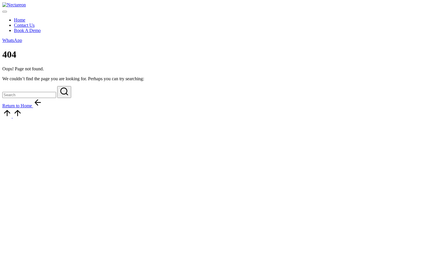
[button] (12, 40)
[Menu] (4, 12)
